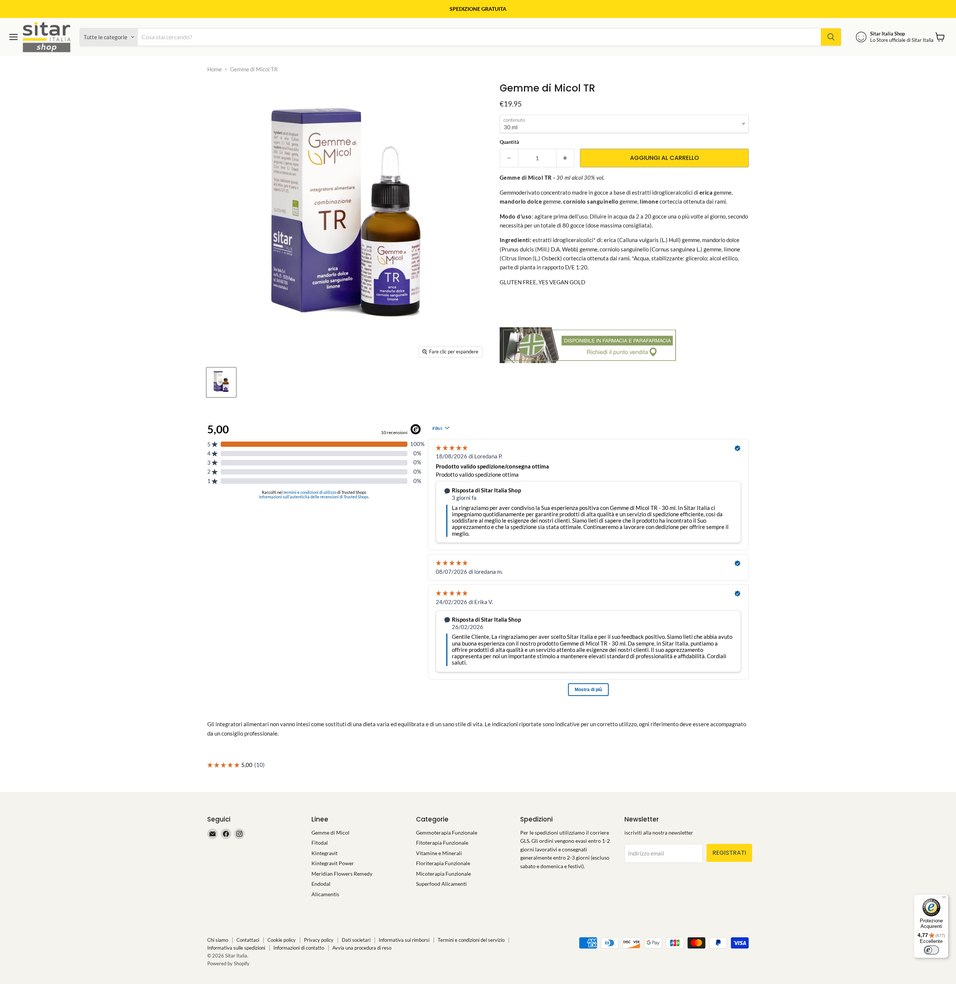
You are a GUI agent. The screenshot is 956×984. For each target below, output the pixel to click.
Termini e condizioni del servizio (471, 940)
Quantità (509, 142)
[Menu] (944, 898)
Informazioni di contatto (298, 948)
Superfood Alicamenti (441, 884)
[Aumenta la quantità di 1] (565, 158)
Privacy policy (318, 940)
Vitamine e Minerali (439, 853)
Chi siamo (217, 940)
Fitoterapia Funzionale (442, 842)
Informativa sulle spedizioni (236, 948)
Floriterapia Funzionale (443, 863)
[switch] (931, 950)
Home (214, 69)
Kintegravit (324, 853)
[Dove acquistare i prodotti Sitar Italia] (589, 366)
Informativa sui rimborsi (404, 940)
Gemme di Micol (330, 832)
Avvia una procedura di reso (361, 948)
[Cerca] (831, 37)
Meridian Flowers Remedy (341, 873)
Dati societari (356, 940)
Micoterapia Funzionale (443, 873)
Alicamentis (325, 894)
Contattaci (247, 940)
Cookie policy (281, 940)
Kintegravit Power (332, 863)
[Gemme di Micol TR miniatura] (221, 382)
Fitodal (319, 842)
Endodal (320, 884)
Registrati (729, 852)
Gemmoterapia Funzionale (446, 832)
